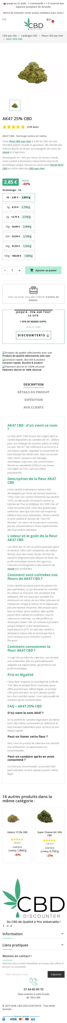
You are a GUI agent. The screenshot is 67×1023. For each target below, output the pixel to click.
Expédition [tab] (33, 400)
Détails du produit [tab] (33, 392)
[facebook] (3, 926)
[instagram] (7, 926)
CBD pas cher (37, 168)
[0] (50, 20)
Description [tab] (33, 384)
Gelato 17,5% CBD (17, 832)
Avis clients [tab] (33, 407)
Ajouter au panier (43, 270)
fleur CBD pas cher (20, 141)
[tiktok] (11, 926)
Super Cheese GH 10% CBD (49, 834)
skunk (5, 152)
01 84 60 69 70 (33, 989)
